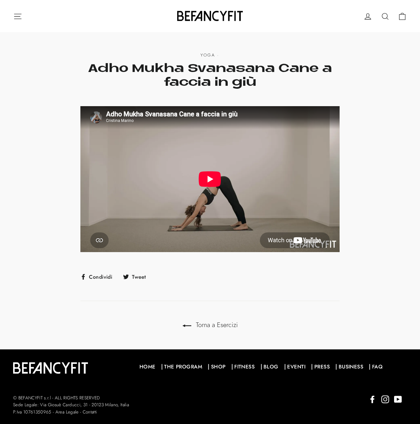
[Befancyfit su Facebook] (372, 398)
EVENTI (296, 366)
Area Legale (67, 412)
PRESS (322, 366)
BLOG (271, 366)
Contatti (90, 412)
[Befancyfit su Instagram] (385, 398)
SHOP (218, 366)
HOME (147, 366)
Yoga (207, 55)
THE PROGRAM (183, 366)
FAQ (377, 366)
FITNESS (244, 366)
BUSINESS (351, 366)
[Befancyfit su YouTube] (398, 398)
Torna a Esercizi (216, 325)
